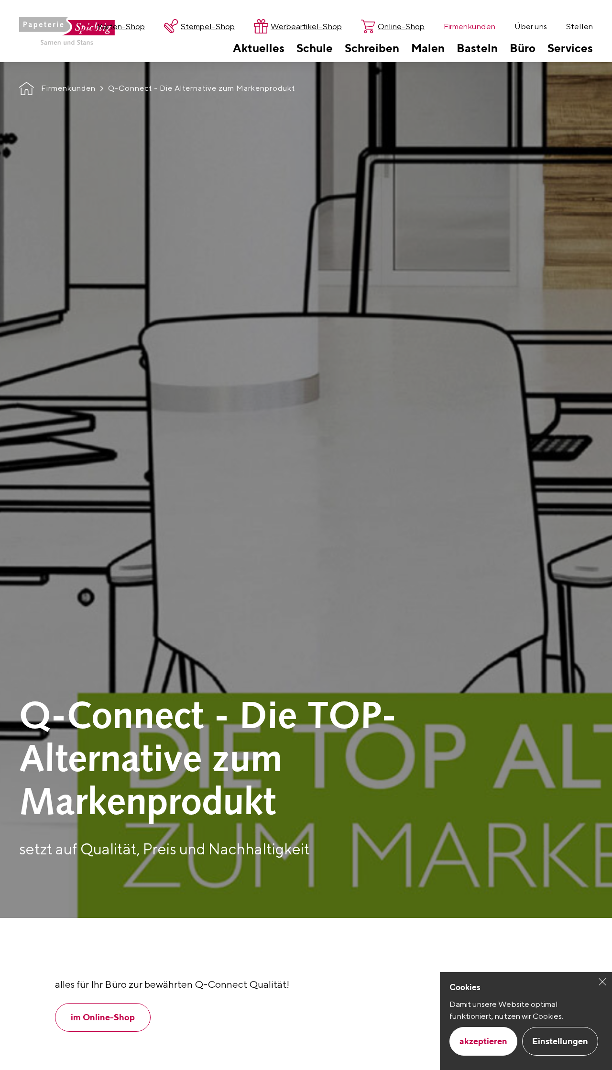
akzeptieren (483, 1041)
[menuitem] (258, 48)
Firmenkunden (68, 88)
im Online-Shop (103, 1017)
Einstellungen (560, 1041)
